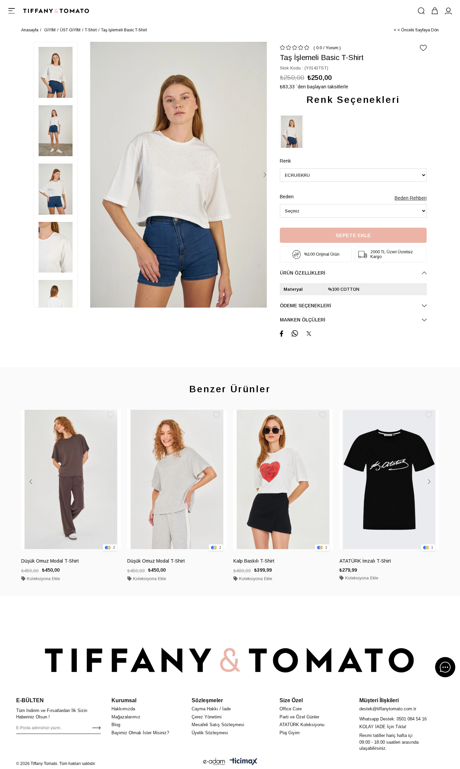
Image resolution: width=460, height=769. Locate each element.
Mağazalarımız (125, 716)
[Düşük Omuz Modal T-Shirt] (71, 479)
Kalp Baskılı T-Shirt (253, 561)
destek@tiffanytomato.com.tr (387, 708)
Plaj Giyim (290, 732)
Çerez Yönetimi (207, 716)
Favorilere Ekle (110, 414)
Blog (115, 724)
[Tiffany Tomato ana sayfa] (230, 660)
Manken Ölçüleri (302, 319)
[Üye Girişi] (448, 11)
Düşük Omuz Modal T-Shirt (50, 561)
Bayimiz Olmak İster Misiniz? (140, 732)
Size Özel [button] (291, 700)
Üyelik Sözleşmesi (210, 732)
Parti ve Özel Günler (299, 716)
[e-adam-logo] (214, 762)
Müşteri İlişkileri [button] (379, 700)
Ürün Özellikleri (302, 273)
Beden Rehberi (411, 198)
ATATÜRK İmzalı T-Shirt (365, 561)
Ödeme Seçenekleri (305, 305)
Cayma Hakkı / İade (211, 708)
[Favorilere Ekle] (423, 48)
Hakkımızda (123, 708)
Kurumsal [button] (123, 700)
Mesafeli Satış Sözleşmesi (218, 724)
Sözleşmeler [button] (207, 700)
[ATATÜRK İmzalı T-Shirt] (389, 479)
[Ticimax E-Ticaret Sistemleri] (243, 762)
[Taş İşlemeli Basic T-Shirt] (293, 131)
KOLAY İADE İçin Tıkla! (382, 726)
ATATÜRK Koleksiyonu (302, 724)
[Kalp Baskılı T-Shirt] (283, 479)
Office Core (291, 708)
